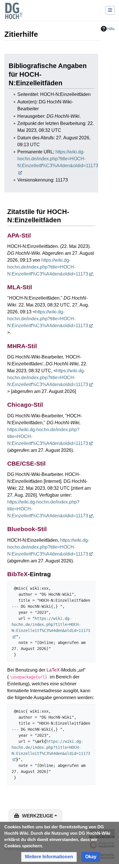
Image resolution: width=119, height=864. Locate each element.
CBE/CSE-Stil (26, 463)
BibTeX (17, 574)
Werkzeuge (37, 816)
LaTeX (53, 670)
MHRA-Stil (22, 346)
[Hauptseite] (13, 14)
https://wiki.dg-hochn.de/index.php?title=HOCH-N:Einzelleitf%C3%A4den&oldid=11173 (47, 267)
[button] (49, 857)
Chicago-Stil (25, 404)
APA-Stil (19, 235)
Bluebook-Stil (27, 529)
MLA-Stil (19, 287)
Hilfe (111, 28)
